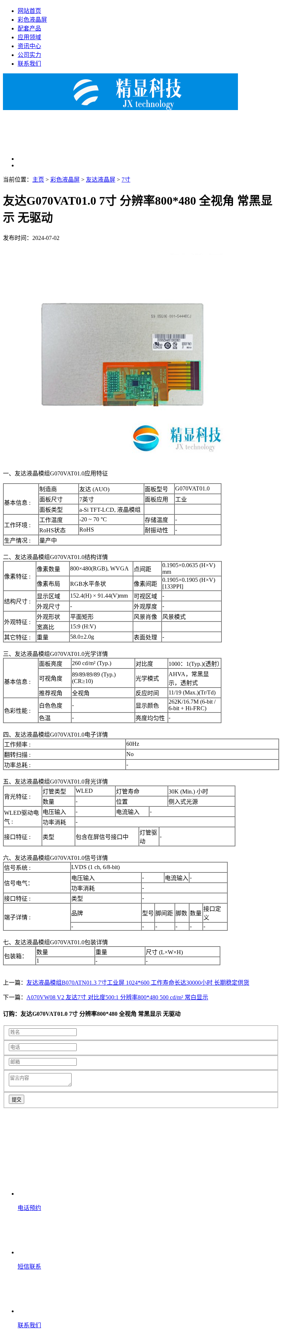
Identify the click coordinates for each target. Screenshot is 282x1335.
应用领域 (29, 37)
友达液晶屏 (100, 179)
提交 (16, 1099)
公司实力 (29, 55)
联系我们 (29, 64)
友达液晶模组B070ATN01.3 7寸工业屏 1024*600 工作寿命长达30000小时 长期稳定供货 (137, 983)
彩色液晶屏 (32, 20)
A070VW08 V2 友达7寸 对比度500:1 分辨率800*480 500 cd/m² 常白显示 (117, 997)
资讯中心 (29, 46)
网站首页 (29, 11)
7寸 (126, 179)
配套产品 (29, 28)
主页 (38, 179)
